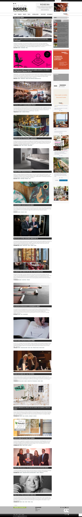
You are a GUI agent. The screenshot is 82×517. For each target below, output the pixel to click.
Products (20, 14)
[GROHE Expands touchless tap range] (31, 169)
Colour (22, 212)
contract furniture (26, 111)
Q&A (32, 501)
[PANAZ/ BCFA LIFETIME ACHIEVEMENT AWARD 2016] (32, 492)
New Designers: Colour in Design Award (24, 205)
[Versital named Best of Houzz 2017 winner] (32, 435)
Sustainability (50, 14)
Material (27, 416)
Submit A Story (56, 78)
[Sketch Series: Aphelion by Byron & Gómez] (31, 338)
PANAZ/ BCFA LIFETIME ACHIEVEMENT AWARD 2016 (25, 495)
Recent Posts (62, 21)
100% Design (21, 381)
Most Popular (55, 21)
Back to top (66, 514)
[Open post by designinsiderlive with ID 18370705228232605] (61, 96)
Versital (30, 445)
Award (19, 47)
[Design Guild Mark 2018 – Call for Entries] (32, 371)
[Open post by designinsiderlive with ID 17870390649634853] (61, 119)
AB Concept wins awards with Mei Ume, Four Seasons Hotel (28, 272)
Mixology (31, 416)
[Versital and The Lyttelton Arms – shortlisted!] (31, 135)
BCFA (23, 501)
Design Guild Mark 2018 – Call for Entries (24, 374)
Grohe (38, 472)
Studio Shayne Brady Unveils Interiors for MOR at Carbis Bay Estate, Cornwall (62, 35)
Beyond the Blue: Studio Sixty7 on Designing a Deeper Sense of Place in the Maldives (62, 45)
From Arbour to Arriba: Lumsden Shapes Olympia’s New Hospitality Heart (62, 40)
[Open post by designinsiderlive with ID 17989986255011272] (61, 165)
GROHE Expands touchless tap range (23, 172)
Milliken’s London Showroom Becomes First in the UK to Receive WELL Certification (31, 40)
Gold (24, 416)
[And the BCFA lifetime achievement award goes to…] (31, 235)
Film (31, 347)
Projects (24, 14)
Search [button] (68, 17)
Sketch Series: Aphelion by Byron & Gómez (24, 341)
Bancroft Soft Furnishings (32, 381)
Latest (15, 14)
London (32, 245)
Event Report (43, 14)
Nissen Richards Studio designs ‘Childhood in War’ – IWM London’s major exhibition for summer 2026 (62, 25)
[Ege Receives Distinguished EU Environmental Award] (31, 303)
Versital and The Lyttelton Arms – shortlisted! (25, 138)
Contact (55, 79)
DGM (29, 347)
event (26, 212)
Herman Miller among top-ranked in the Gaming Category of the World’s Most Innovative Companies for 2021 (32, 70)
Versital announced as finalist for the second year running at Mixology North (32, 408)
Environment (26, 314)
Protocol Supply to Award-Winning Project (25, 105)
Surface (35, 416)
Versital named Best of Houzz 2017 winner (24, 438)
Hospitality (24, 279)
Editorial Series (35, 14)
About (55, 76)
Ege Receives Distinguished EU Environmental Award (27, 306)
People (29, 14)
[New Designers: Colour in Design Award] (31, 202)
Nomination (23, 78)
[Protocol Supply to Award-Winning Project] (32, 102)
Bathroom (22, 178)
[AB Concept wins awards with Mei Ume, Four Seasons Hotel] (31, 269)
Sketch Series (42, 347)
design (39, 381)
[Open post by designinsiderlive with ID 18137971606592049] (61, 142)
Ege (22, 314)
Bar (23, 145)
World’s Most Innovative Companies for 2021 (33, 78)
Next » (16, 505)
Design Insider (58, 0)
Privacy (20, 514)
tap (30, 178)
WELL (27, 47)
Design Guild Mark (24, 347)
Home (14, 514)
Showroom (23, 47)
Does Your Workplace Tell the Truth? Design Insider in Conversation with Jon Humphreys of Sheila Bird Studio (62, 30)
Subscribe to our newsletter (19, 507)
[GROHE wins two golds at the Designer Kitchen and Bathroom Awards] (32, 465)
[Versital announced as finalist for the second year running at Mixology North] (31, 404)
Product (26, 178)
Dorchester (25, 245)
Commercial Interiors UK (49, 0)
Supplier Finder (65, 0)
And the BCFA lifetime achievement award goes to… (26, 238)
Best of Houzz (25, 445)
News (35, 245)
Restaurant (30, 145)
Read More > (43, 46)
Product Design (36, 347)
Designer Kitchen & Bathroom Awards (29, 472)
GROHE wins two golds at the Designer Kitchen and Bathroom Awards (31, 468)
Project (26, 145)
